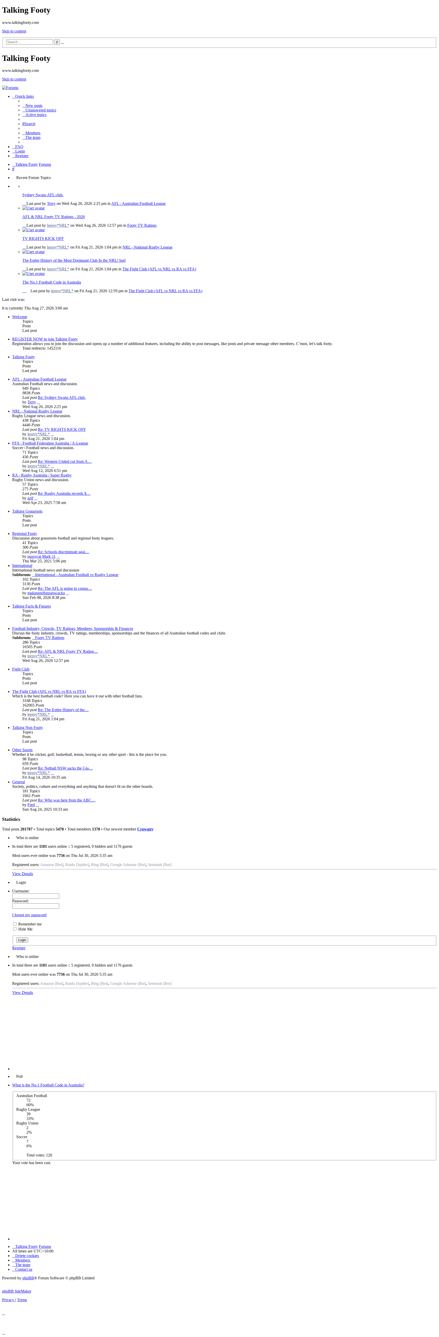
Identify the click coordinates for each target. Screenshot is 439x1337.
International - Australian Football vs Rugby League (76, 575)
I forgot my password (29, 915)
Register (18, 948)
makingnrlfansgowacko (46, 593)
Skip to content (14, 31)
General (18, 782)
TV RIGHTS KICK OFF (43, 238)
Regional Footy (24, 533)
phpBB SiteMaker (16, 1291)
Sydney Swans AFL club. (43, 195)
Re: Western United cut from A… (65, 461)
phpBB (28, 1278)
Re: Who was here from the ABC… (67, 800)
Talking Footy (23, 357)
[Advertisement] (224, 1034)
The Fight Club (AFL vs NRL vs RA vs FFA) (159, 269)
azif (30, 498)
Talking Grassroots (27, 511)
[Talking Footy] (10, 88)
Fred (31, 805)
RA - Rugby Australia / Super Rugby (42, 475)
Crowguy (145, 829)
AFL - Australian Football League (138, 203)
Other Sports (22, 750)
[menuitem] (32, 105)
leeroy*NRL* (58, 225)
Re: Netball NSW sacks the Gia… (65, 768)
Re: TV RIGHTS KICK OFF (62, 429)
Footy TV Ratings (141, 225)
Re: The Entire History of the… (63, 710)
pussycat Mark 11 (41, 556)
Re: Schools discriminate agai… (63, 552)
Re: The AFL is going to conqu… (65, 588)
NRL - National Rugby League (147, 247)
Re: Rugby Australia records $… (64, 493)
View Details (22, 874)
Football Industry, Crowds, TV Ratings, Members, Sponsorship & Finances (72, 628)
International (22, 565)
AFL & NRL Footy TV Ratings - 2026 (53, 217)
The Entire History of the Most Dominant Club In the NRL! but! (74, 260)
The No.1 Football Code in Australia (51, 282)
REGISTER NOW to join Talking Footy (45, 339)
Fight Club (20, 669)
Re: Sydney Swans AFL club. (62, 397)
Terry (51, 203)
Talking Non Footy (27, 727)
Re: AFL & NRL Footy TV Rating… (68, 651)
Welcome (19, 317)
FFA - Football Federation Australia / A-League (50, 443)
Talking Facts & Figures (31, 606)
